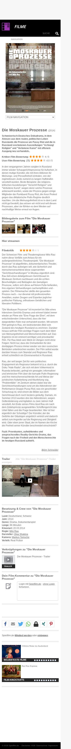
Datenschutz (41, 745)
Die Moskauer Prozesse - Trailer (33, 556)
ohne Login (49, 584)
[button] (5, 624)
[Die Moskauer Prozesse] (30, 500)
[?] (27, 161)
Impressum (53, 745)
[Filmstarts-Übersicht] (34, 27)
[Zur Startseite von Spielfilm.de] (6, 30)
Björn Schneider (50, 450)
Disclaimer (26, 745)
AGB (33, 745)
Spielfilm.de (35, 584)
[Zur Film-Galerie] (9, 233)
